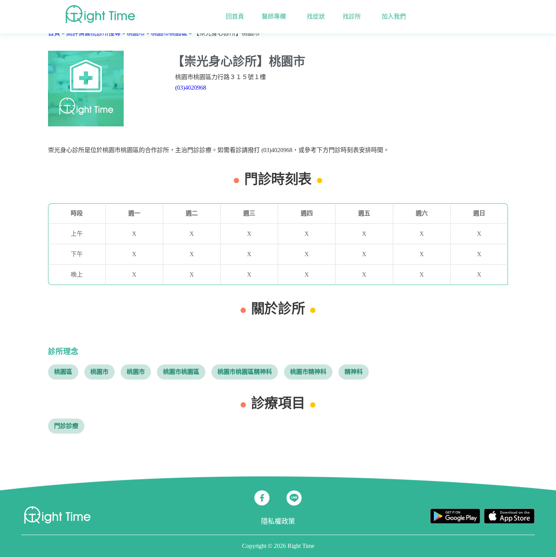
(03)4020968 (190, 87)
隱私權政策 (278, 521)
